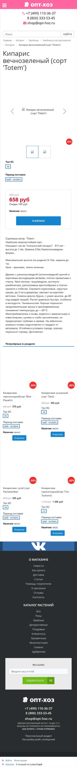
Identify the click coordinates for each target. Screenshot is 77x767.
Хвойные (38, 620)
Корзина (10, 764)
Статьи (38, 579)
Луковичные (38, 638)
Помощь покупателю (38, 583)
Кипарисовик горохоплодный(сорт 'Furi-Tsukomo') (55, 491)
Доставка (38, 574)
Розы (38, 616)
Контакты (38, 597)
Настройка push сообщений (38, 739)
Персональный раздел (38, 735)
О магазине (38, 588)
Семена (38, 647)
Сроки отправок (46, 729)
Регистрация (20, 760)
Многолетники (39, 642)
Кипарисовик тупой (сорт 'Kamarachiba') (16, 489)
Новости (38, 565)
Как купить (38, 570)
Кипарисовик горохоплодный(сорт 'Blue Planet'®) (17, 396)
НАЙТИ (67, 34)
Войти (9, 760)
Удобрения (38, 651)
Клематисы (38, 633)
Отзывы (39, 592)
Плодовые (38, 629)
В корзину (19, 437)
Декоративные (38, 624)
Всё (38, 611)
